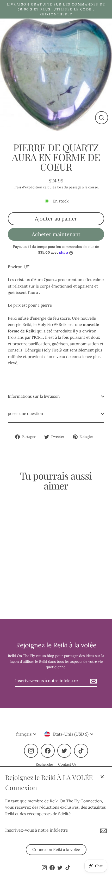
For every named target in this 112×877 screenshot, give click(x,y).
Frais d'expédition (28, 187)
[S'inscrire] (102, 830)
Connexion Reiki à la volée (56, 849)
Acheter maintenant (56, 234)
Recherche (44, 764)
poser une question (25, 413)
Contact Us (67, 764)
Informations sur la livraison (34, 396)
